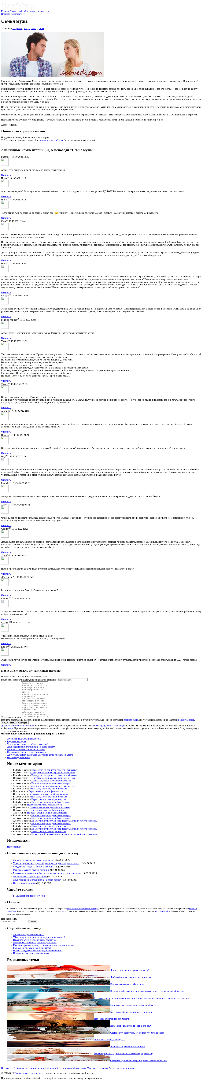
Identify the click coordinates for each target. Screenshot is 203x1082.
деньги (18, 28)
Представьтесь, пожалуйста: (15, 676)
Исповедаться (18, 14)
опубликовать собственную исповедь (83, 908)
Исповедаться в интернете (27, 1073)
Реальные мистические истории (29, 895)
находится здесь (186, 720)
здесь (10, 728)
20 (13, 28)
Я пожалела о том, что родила (109, 1039)
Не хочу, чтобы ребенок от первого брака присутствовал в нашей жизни (147, 991)
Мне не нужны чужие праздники (30, 876)
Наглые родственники (18, 757)
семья (41, 28)
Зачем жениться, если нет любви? (24, 738)
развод (34, 28)
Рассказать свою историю (38, 11)
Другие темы (79, 1068)
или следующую (116, 725)
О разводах (102, 1068)
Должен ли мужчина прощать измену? (129, 970)
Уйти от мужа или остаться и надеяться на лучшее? (39, 937)
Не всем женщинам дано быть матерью (51, 783)
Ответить (6, 175)
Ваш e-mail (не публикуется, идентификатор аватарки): (29, 679)
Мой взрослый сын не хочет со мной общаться (134, 1005)
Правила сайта (17, 11)
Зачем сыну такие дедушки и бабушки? (51, 780)
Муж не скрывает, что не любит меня (26, 749)
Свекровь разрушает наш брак (28, 934)
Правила (5, 14)
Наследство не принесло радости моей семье (54, 770)
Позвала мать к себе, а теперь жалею (31, 953)
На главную (7, 1068)
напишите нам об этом (51, 140)
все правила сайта (162, 911)
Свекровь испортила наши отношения (26, 752)
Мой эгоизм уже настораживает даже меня (34, 942)
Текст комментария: (11, 717)
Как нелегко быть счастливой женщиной (131, 1012)
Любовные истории (24, 1068)
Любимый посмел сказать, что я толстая (130, 977)
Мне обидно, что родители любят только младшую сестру (123, 1053)
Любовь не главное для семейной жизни (33, 860)
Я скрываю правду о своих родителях (32, 948)
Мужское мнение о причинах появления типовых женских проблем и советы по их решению (141, 998)
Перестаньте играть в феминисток (46, 791)
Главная (5, 11)
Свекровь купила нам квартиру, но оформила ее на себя (138, 1060)
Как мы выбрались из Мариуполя (127, 984)
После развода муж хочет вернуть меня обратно (37, 950)
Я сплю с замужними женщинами (127, 1046)
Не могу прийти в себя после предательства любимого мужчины (64, 820)
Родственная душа (16, 741)
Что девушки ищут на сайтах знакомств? (27, 744)
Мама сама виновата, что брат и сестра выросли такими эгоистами (47, 873)
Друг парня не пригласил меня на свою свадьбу (31, 746)
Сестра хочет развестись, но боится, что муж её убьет (137, 1032)
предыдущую (101, 725)
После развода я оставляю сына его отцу (130, 1025)
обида (27, 28)
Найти (33, 922)
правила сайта (131, 720)
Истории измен (65, 1068)
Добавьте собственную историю (17, 725)
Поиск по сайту (9, 919)
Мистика (91, 1068)
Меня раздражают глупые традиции (31, 870)
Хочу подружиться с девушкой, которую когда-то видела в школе (40, 754)
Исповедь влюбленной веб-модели (112, 1019)
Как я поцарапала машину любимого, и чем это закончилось (43, 945)
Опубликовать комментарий (14, 723)
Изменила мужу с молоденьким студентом (34, 940)
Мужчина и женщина (45, 1068)
